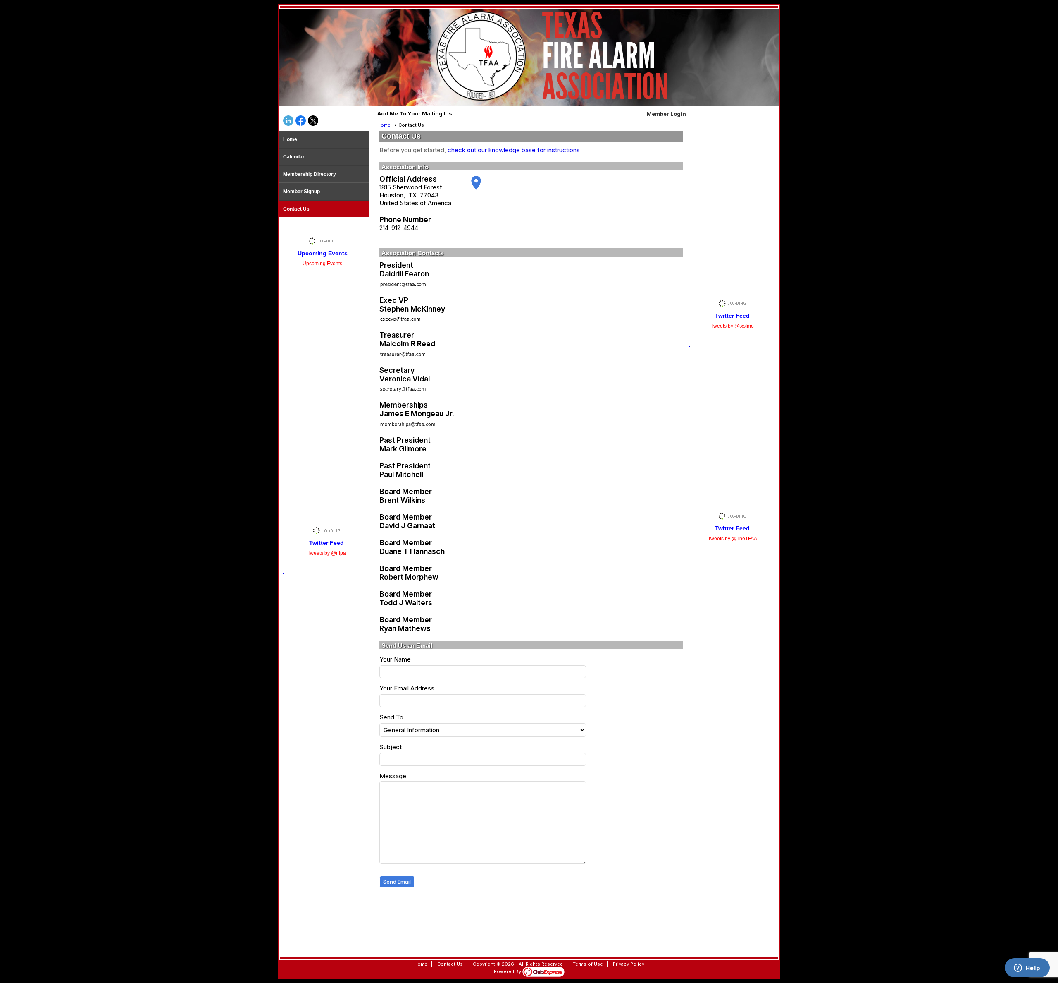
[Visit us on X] (313, 121)
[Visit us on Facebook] (300, 121)
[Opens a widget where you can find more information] (1027, 968)
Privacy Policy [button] (628, 964)
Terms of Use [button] (588, 964)
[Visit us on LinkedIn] (288, 121)
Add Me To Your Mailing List (415, 113)
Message (392, 776)
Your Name (395, 659)
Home (290, 139)
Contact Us (296, 209)
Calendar (294, 157)
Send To (391, 717)
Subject (390, 747)
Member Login (666, 113)
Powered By (508, 971)
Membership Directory (309, 174)
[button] (397, 882)
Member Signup (301, 191)
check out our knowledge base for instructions (514, 150)
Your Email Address (406, 688)
